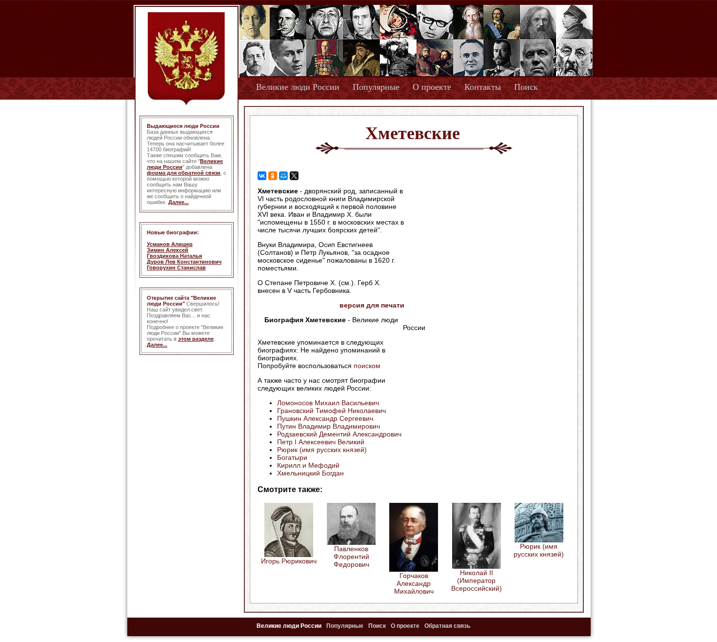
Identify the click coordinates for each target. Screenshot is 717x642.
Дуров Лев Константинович (184, 262)
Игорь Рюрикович (289, 561)
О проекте (432, 87)
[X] (294, 175)
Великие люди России (297, 87)
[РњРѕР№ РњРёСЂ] (283, 175)
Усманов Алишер (170, 244)
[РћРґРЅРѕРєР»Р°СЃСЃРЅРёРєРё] (272, 175)
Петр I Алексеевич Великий (320, 442)
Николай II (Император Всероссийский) (476, 580)
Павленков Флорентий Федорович (351, 556)
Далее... (178, 202)
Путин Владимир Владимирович (328, 426)
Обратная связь (447, 625)
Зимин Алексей (167, 250)
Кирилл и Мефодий (308, 465)
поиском (367, 366)
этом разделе (196, 339)
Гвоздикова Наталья (174, 256)
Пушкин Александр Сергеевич (325, 418)
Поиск (526, 87)
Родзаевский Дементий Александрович (339, 434)
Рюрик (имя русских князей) (322, 450)
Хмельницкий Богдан (310, 473)
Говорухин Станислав (176, 267)
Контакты (482, 87)
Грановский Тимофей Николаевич (331, 410)
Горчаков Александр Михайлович (414, 583)
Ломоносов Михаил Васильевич (328, 403)
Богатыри (292, 457)
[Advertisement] (487, 249)
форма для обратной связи (183, 173)
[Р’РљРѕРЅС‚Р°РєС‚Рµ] (262, 175)
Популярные (376, 87)
